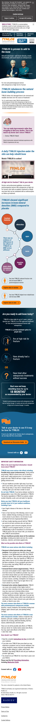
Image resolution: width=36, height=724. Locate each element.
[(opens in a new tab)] (21, 453)
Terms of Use (5, 711)
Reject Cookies (9, 18)
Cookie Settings (5, 720)
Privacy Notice (5, 707)
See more (15, 30)
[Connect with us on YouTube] (19, 669)
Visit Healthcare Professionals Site (7, 34)
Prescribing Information (20, 34)
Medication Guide (31, 34)
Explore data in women (11, 288)
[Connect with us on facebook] (14, 669)
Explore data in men (10, 303)
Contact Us (4, 716)
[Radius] (9, 701)
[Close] (33, 3)
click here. (19, 10)
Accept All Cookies (25, 18)
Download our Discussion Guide (16, 442)
